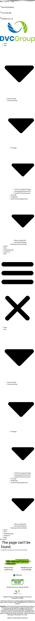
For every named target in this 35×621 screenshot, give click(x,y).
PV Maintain (14, 197)
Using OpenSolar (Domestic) (22, 191)
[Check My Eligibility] (0, 6)
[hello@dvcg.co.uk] (0, 18)
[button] (17, 290)
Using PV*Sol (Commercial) (22, 193)
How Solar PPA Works (20, 242)
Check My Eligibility (7, 7)
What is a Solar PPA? (20, 240)
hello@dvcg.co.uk (7, 19)
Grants (6, 246)
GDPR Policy (8, 570)
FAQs (5, 253)
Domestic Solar (11, 98)
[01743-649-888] (0, 12)
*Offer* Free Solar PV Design (22, 189)
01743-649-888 (6, 13)
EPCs (5, 248)
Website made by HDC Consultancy (17, 618)
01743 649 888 (26, 570)
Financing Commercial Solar (19, 244)
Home (5, 43)
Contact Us (7, 252)
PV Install (13, 195)
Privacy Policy (8, 567)
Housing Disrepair (9, 250)
